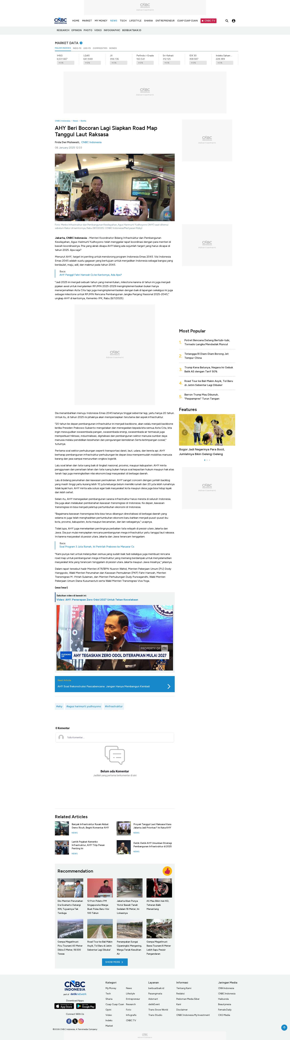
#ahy (59, 706)
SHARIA (148, 20)
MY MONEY (101, 20)
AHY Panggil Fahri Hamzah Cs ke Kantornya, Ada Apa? (91, 274)
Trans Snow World (158, 1009)
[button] (229, 432)
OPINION (76, 30)
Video (109, 1015)
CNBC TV (210, 20)
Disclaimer (182, 1009)
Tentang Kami (183, 988)
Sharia (109, 999)
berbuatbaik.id (156, 988)
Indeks (109, 1020)
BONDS (113, 48)
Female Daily (224, 1009)
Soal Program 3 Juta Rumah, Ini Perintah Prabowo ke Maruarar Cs (97, 546)
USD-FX (87, 48)
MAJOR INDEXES (63, 48)
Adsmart (153, 999)
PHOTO (88, 30)
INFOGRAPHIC (112, 30)
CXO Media (224, 1015)
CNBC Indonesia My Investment (193, 1015)
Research (131, 1004)
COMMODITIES (100, 48)
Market (109, 1025)
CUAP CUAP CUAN (187, 20)
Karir (178, 1004)
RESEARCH (63, 30)
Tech (108, 993)
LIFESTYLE (135, 20)
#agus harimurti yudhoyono (83, 706)
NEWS (113, 20)
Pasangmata (155, 993)
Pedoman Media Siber (188, 999)
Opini (108, 1009)
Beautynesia (224, 1004)
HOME (75, 20)
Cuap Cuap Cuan (115, 1004)
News (75, 121)
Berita (83, 121)
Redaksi (180, 993)
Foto (128, 1009)
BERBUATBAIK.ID (131, 30)
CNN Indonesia (226, 988)
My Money (111, 988)
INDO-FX (77, 48)
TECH (123, 20)
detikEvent (154, 1004)
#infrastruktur (114, 706)
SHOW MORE (112, 962)
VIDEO (98, 30)
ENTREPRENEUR (165, 20)
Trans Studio (155, 1015)
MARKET (87, 20)
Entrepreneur (133, 999)
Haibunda (223, 999)
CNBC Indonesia (62, 121)
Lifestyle (130, 993)
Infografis (131, 1015)
